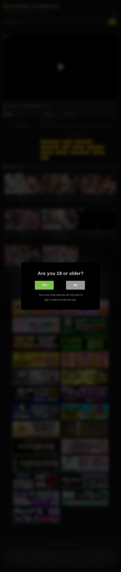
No (75, 285)
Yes (44, 285)
